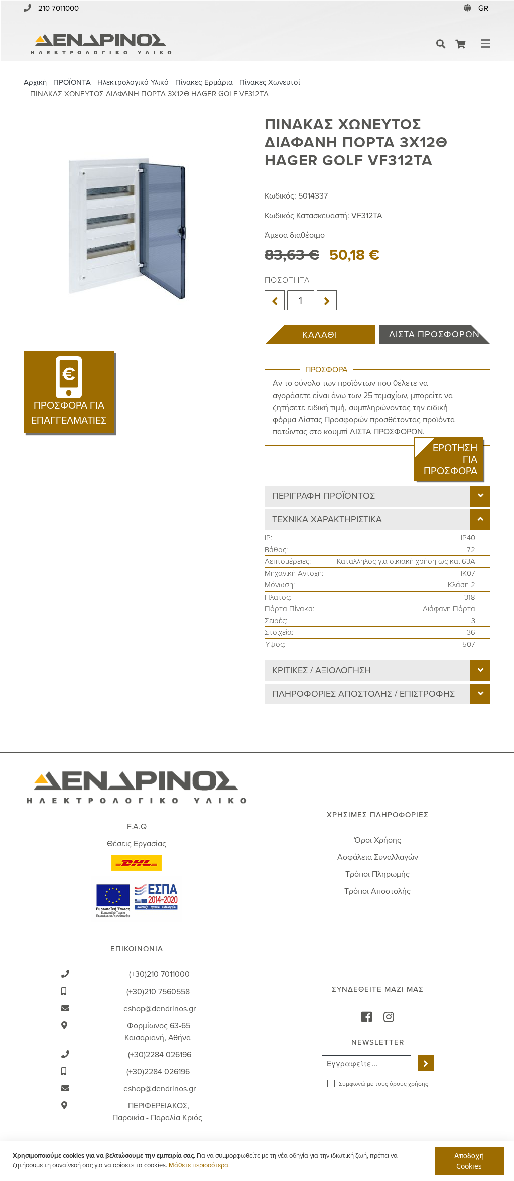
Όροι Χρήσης (377, 840)
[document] (258, 1161)
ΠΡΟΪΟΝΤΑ (72, 82)
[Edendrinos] (101, 44)
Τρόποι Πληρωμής (377, 874)
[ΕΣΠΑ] (136, 898)
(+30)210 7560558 (158, 992)
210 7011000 (58, 8)
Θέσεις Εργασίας (136, 844)
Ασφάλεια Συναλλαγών (377, 857)
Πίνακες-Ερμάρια (204, 82)
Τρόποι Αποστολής (377, 891)
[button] (484, 8)
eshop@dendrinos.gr (159, 1009)
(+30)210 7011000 (159, 974)
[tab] (377, 496)
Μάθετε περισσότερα (198, 1165)
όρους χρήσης (409, 1083)
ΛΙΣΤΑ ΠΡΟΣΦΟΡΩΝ (434, 334)
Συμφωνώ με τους (383, 1083)
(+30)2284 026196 (159, 1055)
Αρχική (35, 82)
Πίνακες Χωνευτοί (269, 82)
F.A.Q (137, 827)
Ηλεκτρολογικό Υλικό (133, 82)
